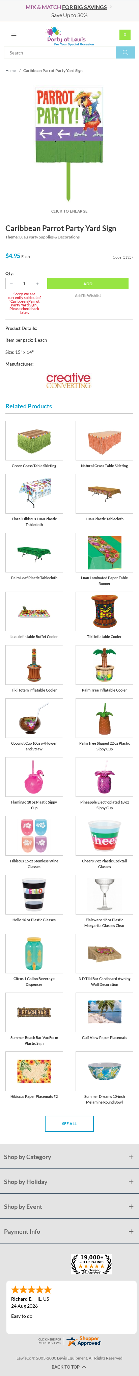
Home (10, 70)
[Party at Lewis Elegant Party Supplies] (69, 34)
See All (69, 1123)
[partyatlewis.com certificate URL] (69, 1340)
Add (87, 283)
